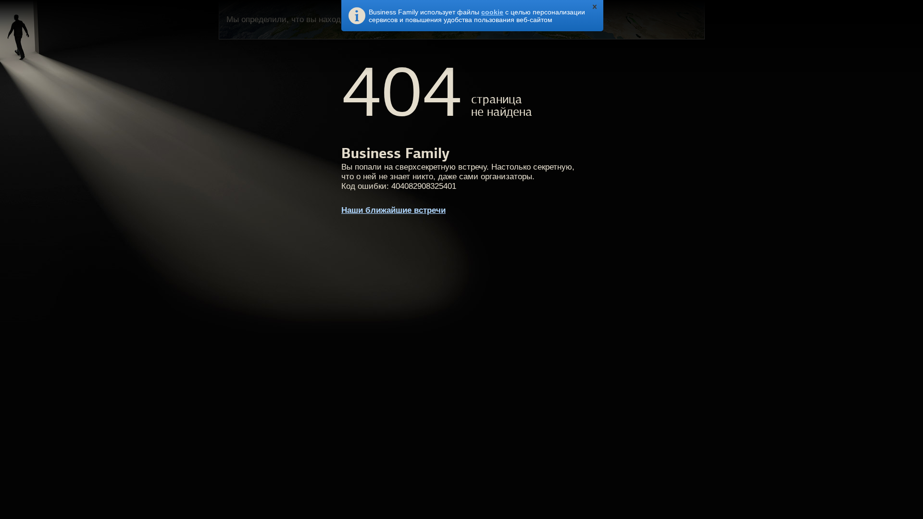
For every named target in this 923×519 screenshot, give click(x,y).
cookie (492, 12)
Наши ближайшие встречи (393, 210)
